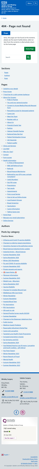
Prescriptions (11, 185)
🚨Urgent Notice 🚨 (10, 272)
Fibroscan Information (10, 275)
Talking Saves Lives (13, 212)
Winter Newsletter (9, 296)
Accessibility (34, 457)
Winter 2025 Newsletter (11, 260)
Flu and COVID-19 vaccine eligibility (15, 263)
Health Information (9, 160)
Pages (6, 72)
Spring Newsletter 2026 (11, 258)
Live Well (6, 149)
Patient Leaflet (12, 143)
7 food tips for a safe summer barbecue (16, 94)
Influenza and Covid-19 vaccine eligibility (17, 240)
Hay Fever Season (9, 351)
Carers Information (13, 209)
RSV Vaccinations (9, 307)
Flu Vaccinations (8, 304)
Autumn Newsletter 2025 (11, 266)
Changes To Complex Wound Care (14, 290)
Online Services (8, 221)
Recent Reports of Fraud (11, 356)
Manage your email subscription (14, 218)
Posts (6, 78)
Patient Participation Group (16, 137)
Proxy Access (7, 92)
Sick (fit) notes (12, 182)
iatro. (36, 463)
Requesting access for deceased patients (20, 111)
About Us (10, 122)
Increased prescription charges (13, 337)
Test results (11, 188)
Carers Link (11, 114)
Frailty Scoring (8, 322)
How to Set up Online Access (16, 197)
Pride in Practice (12, 100)
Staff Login (34, 461)
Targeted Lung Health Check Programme (17, 334)
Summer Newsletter (9, 316)
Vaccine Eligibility (9, 287)
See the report (9, 438)
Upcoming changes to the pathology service (18, 246)
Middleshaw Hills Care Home (12, 293)
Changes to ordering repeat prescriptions (17, 243)
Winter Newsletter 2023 (11, 354)
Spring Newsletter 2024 (11, 343)
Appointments (12, 191)
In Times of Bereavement (15, 163)
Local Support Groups (14, 200)
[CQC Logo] (9, 422)
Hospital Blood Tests (10, 302)
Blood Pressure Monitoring (16, 171)
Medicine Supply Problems (12, 325)
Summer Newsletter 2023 (11, 365)
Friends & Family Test (14, 125)
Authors (7, 75)
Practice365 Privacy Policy (30, 459)
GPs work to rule (8, 310)
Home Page (30, 49)
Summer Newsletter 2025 (11, 278)
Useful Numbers (12, 179)
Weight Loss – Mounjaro (11, 281)
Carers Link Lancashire (10, 331)
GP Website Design (26, 463)
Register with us (12, 119)
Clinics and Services (9, 146)
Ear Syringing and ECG (10, 340)
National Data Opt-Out (15, 134)
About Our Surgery (9, 97)
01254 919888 (28, 392)
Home (4, 18)
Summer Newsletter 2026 (11, 255)
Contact (6, 155)
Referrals (10, 168)
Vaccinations (11, 206)
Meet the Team (12, 116)
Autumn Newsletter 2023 (11, 362)
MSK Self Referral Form (15, 166)
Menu (30, 3)
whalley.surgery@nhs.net (9, 397)
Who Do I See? (8, 152)
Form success (7, 158)
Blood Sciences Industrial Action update (16, 249)
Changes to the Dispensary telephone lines (17, 319)
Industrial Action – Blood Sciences (14, 252)
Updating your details (10, 89)
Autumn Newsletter (10, 299)
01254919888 (9, 391)
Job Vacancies (11, 140)
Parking (9, 128)
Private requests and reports (12, 269)
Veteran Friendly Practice (15, 131)
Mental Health (8, 359)
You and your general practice (17, 103)
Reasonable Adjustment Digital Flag (15, 328)
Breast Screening (12, 203)
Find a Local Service (13, 194)
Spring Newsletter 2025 (11, 284)
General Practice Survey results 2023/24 (16, 313)
